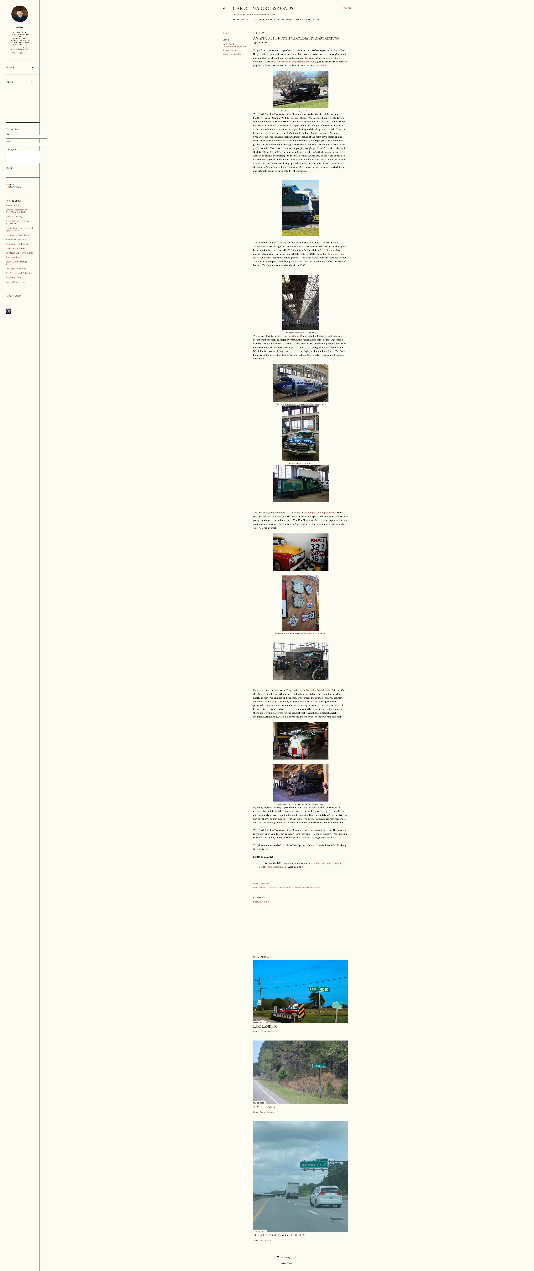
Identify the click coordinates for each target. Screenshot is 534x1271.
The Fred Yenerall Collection (19, 273)
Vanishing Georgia (14, 277)
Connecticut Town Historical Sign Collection (19, 229)
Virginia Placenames (15, 282)
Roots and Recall (14, 257)
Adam (20, 27)
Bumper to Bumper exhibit (321, 512)
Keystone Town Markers (17, 244)
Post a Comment (261, 902)
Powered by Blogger (289, 1258)
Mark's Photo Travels (16, 248)
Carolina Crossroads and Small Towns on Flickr (17, 211)
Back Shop (293, 336)
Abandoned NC (13, 205)
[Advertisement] (300, 929)
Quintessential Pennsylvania (19, 253)
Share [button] (225, 33)
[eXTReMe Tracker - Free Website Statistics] (8, 313)
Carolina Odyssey (14, 216)
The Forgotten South (16, 268)
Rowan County (230, 50)
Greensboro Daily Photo (17, 235)
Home (236, 19)
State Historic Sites (232, 54)
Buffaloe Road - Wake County (279, 1235)
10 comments (265, 1240)
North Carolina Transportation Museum (234, 45)
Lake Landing (265, 1026)
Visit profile (19, 53)
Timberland (264, 1107)
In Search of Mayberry (16, 239)
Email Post (264, 884)
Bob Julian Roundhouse (318, 690)
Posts (13, 184)
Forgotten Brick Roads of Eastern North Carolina (280, 19)
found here (318, 65)
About (244, 19)
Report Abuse (13, 296)
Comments (15, 187)
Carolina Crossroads (263, 8)
